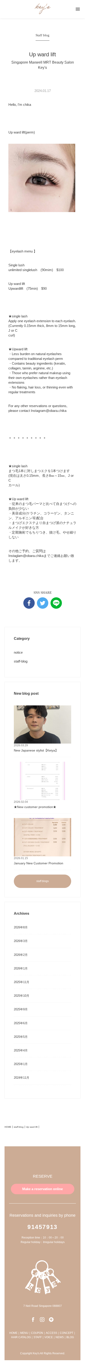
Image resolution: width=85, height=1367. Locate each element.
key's (43, 8)
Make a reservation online (42, 1189)
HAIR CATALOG (21, 1337)
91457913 (42, 1227)
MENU (24, 1333)
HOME (8, 1127)
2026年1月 (21, 968)
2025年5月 (21, 1036)
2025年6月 (21, 1023)
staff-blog (20, 661)
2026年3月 (21, 941)
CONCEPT (66, 1333)
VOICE (48, 1337)
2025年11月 (21, 982)
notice (18, 652)
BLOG (70, 1337)
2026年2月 (21, 955)
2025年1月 (21, 1064)
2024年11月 (21, 1077)
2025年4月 (21, 1050)
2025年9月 (21, 1009)
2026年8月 (21, 927)
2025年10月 (21, 995)
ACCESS (51, 1333)
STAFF (38, 1337)
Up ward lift (32, 1127)
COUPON (37, 1333)
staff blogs (42, 881)
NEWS (60, 1337)
